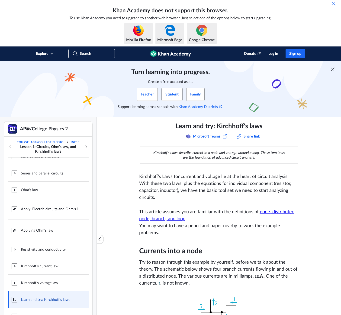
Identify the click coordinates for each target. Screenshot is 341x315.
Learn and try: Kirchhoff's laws (45, 300)
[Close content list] (100, 239)
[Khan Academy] (170, 54)
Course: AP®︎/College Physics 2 (41, 142)
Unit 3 (75, 142)
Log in (273, 54)
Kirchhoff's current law (39, 266)
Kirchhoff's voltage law (39, 283)
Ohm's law (29, 190)
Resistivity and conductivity (43, 249)
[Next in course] (86, 147)
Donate (250, 54)
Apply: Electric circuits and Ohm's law (51, 209)
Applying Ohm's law (37, 230)
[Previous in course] (10, 147)
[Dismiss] (333, 3)
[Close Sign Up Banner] (332, 69)
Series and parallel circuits (42, 173)
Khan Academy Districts (198, 107)
